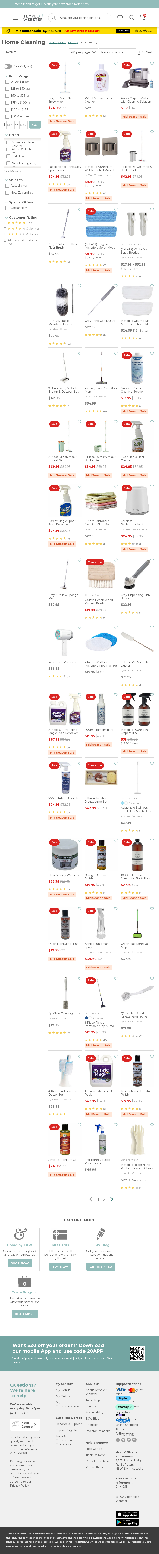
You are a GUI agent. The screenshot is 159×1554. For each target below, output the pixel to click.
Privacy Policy (19, 1485)
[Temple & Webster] (33, 18)
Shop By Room (57, 42)
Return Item (94, 1467)
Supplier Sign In (66, 1430)
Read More (25, 1314)
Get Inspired (101, 1267)
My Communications (67, 1404)
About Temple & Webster (97, 1392)
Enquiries (92, 1425)
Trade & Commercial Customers (64, 1440)
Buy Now (60, 1267)
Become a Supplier (69, 1424)
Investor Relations (98, 1431)
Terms (14, 1469)
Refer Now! (81, 4)
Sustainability (94, 1412)
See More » (12, 171)
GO (34, 125)
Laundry (73, 42)
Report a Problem (98, 1461)
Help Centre (94, 1448)
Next (149, 52)
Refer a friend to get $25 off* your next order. (50, 4)
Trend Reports (95, 1400)
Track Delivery (95, 1455)
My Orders (63, 1396)
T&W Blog (92, 1418)
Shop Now (20, 1263)
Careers (91, 1406)
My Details (63, 1390)
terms (16, 1362)
